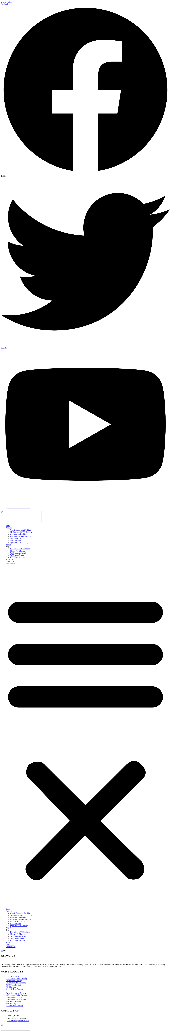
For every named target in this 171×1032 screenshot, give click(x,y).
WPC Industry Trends (18, 553)
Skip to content (6, 2)
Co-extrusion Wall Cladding (20, 536)
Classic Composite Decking (20, 530)
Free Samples (10, 563)
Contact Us (10, 561)
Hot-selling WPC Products (20, 549)
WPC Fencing (15, 540)
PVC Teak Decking (17, 557)
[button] (85, 736)
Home (8, 526)
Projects (8, 545)
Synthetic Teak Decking (19, 542)
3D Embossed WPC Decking (21, 532)
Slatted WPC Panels (17, 551)
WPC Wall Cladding (17, 538)
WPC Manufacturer (17, 555)
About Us (9, 559)
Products (9, 528)
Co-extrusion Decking (18, 534)
